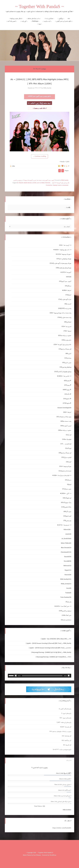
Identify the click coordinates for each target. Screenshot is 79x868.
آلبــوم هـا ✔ (66, 272)
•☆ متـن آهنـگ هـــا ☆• (63, 606)
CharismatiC (66, 552)
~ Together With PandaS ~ (39, 7)
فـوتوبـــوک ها (66, 439)
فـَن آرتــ (68, 435)
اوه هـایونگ (67, 498)
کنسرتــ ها (68, 304)
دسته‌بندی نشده (66, 620)
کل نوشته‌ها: (67, 736)
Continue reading (39, 156)
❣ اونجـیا (67, 381)
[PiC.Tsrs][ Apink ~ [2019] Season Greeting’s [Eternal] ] (43, 643)
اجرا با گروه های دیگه (64, 299)
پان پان (68, 602)
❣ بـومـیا (67, 385)
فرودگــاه (68, 448)
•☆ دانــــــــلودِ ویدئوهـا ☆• (63, 250)
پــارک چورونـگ (66, 502)
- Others (67, 529)
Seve (68, 588)
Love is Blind (41, 183)
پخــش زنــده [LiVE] (64, 308)
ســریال (68, 480)
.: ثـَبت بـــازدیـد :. (47, 21)
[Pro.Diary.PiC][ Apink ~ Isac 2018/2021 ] (54, 639)
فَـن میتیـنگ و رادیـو (65, 349)
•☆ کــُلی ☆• (66, 493)
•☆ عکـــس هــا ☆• (64, 376)
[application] (39, 676)
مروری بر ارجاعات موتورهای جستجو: (61, 731)
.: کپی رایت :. (24, 21)
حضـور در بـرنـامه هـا (64, 335)
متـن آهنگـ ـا (66, 615)
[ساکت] (16, 676)
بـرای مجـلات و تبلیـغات (64, 417)
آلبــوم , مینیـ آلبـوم (49, 180)
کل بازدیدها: (67, 727)
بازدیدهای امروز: (66, 713)
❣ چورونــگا (67, 390)
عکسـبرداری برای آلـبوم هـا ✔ (62, 183)
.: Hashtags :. (35, 21)
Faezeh (67, 557)
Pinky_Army (66, 584)
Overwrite (49, 185)
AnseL (68, 534)
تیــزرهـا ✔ (25, 180)
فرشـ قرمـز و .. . (66, 444)
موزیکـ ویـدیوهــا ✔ (65, 466)
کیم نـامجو (67, 516)
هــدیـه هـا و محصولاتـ (65, 471)
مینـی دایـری (66, 362)
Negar (68, 570)
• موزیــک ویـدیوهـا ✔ (64, 254)
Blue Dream (66, 547)
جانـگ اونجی (66, 507)
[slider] (11, 675)
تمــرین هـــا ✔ (66, 326)
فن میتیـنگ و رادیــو (65, 453)
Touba (68, 593)
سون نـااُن (67, 511)
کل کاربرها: (68, 745)
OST (68, 277)
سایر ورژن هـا (66, 340)
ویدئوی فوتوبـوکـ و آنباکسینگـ (62, 371)
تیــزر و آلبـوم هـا (32, 180)
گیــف (53, 183)
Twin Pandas (65, 597)
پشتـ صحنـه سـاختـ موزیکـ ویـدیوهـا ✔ (60, 313)
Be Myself (20, 183)
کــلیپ (68, 353)
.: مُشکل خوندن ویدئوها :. (16, 18)
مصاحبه (67, 358)
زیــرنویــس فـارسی (17, 180)
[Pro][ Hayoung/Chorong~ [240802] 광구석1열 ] (46, 652)
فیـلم (69, 484)
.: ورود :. (39, 24)
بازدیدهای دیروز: (66, 718)
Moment (47, 183)
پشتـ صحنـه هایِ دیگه (64, 317)
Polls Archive (67, 810)
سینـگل (68, 286)
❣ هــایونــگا (67, 403)
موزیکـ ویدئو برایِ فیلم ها (63, 268)
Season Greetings (64, 408)
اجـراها (68, 295)
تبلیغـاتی (67, 322)
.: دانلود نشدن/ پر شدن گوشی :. (64, 21)
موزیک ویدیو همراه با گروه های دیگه (60, 263)
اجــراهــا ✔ (67, 290)
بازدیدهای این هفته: (65, 722)
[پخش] (69, 676)
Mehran (67, 566)
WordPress (53, 855)
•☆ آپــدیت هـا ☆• (65, 245)
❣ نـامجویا (67, 399)
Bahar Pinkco (66, 543)
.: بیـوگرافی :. (60, 18)
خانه (69, 18)
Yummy (55, 185)
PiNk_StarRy (47, 88)
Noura (68, 575)
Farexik (67, 561)
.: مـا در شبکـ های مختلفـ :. (33, 18)
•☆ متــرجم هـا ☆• (64, 525)
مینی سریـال (66, 489)
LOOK (34, 183)
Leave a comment (63, 185)
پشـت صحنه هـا (41, 180)
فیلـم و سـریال (66, 457)
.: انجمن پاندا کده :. (11, 21)
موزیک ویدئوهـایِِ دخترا (64, 259)
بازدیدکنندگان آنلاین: (65, 709)
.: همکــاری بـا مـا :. (49, 18)
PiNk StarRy (64, 180)
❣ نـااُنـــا (68, 394)
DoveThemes (37, 855)
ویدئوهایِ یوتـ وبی (65, 367)
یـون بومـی (67, 520)
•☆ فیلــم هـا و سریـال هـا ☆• (62, 475)
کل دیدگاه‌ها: (67, 740)
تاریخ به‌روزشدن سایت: (65, 749)
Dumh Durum (28, 183)
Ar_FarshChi (66, 538)
